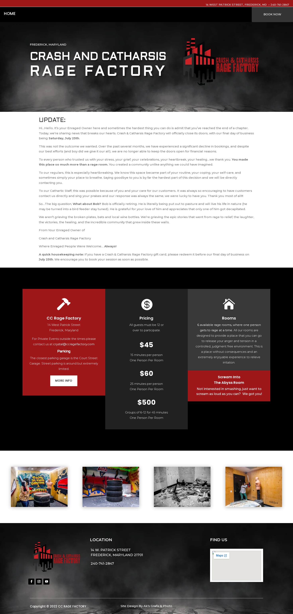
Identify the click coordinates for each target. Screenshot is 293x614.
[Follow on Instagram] (39, 582)
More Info (63, 381)
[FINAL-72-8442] (182, 506)
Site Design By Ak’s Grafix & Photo (146, 606)
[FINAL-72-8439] (111, 506)
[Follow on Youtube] (46, 582)
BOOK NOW (272, 14)
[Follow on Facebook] (31, 582)
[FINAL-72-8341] (39, 506)
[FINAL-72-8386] (253, 506)
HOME (10, 14)
